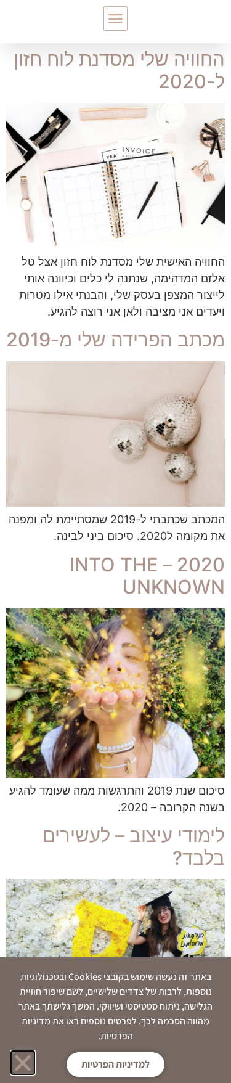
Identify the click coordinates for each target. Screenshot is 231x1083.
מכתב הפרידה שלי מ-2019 (115, 339)
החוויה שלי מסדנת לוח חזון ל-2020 (119, 70)
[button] (115, 18)
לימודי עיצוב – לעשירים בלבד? (134, 846)
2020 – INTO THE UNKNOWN (147, 576)
